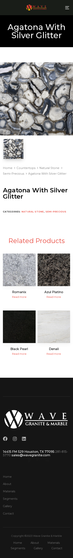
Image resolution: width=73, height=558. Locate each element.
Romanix (19, 292)
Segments (10, 499)
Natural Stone (49, 168)
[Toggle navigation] (58, 7)
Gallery (7, 506)
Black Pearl (19, 349)
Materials (9, 491)
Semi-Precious (13, 173)
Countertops (26, 168)
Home (7, 168)
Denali (54, 349)
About (7, 484)
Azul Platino (53, 292)
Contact (8, 513)
